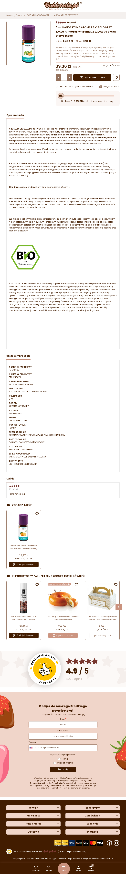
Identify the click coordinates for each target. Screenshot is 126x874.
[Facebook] (109, 843)
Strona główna (14, 15)
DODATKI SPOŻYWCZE (38, 15)
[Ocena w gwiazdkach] (82, 661)
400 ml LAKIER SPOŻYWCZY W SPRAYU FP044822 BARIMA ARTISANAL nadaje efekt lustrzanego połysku (23, 618)
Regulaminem (36, 783)
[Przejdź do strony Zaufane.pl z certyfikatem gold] (44, 669)
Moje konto (33, 815)
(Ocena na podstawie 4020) (72, 851)
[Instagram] (116, 843)
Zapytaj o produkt (65, 635)
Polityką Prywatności (53, 783)
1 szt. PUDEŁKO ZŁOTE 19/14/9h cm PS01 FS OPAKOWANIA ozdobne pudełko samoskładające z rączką (102, 618)
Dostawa (33, 831)
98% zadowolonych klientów (28, 851)
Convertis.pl (108, 859)
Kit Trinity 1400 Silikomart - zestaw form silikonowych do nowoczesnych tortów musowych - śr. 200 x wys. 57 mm (63, 618)
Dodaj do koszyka (92, 77)
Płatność (92, 831)
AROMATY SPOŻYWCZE (66, 15)
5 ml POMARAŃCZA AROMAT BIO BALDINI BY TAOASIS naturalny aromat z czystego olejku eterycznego (24, 547)
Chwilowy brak (103, 635)
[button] (78, 868)
